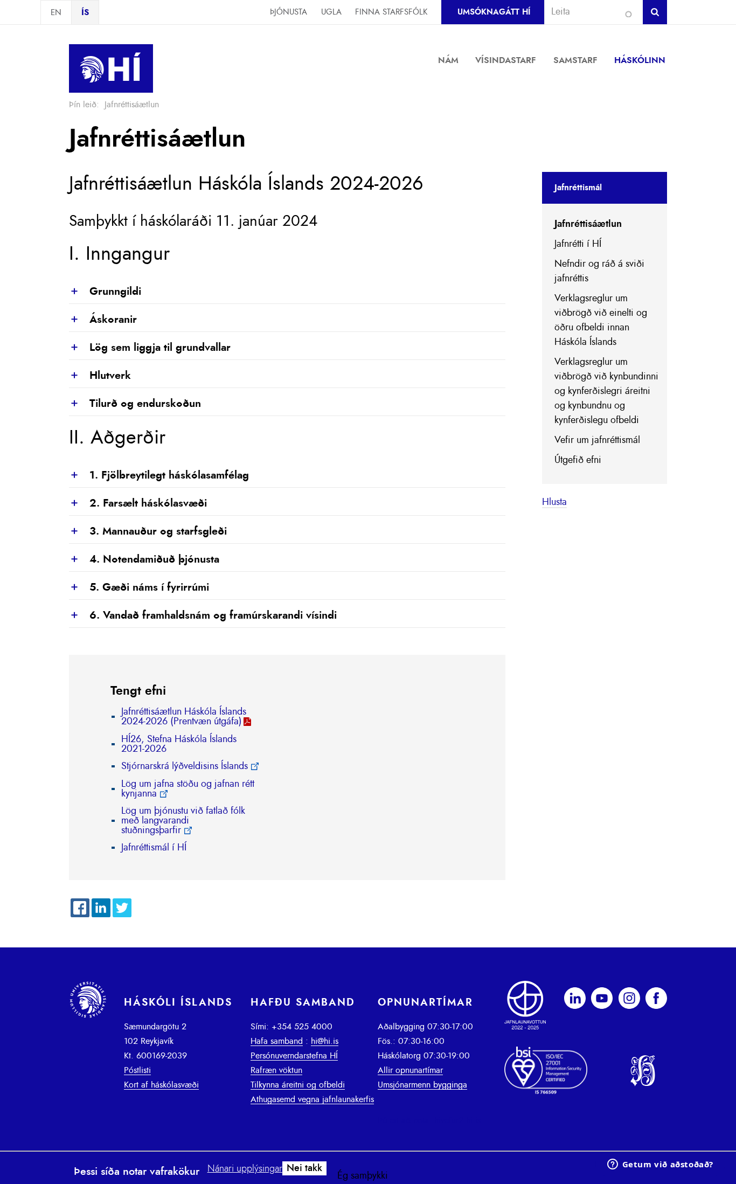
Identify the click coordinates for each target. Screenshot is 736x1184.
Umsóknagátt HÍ (493, 12)
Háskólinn (639, 60)
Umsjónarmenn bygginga (422, 1085)
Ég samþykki (362, 1176)
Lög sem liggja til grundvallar (150, 348)
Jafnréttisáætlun (588, 224)
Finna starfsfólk (391, 12)
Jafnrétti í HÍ (577, 244)
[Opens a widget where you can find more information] (660, 1165)
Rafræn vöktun (276, 1070)
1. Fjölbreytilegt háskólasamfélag (159, 476)
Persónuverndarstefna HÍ (294, 1055)
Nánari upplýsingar (244, 1169)
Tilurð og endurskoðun (135, 404)
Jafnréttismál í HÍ (153, 848)
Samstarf (575, 60)
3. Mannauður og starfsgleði (148, 532)
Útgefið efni (577, 460)
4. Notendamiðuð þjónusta (144, 560)
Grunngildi (105, 292)
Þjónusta (288, 12)
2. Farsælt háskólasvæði (138, 504)
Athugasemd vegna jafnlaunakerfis (312, 1099)
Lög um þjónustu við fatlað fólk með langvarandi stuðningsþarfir (183, 820)
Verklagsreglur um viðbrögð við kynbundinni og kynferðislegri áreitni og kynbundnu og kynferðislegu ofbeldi (606, 391)
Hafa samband (277, 1041)
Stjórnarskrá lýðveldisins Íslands (184, 766)
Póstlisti (137, 1070)
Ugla (331, 12)
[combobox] (589, 11)
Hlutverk (100, 376)
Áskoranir (103, 320)
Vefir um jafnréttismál (597, 440)
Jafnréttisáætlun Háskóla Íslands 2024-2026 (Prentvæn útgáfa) (183, 716)
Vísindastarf (505, 60)
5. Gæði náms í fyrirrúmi (139, 588)
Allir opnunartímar (410, 1070)
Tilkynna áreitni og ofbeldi (298, 1085)
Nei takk (304, 1168)
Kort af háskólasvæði (161, 1085)
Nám (448, 60)
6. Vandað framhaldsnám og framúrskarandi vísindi (203, 616)
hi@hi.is (324, 1041)
